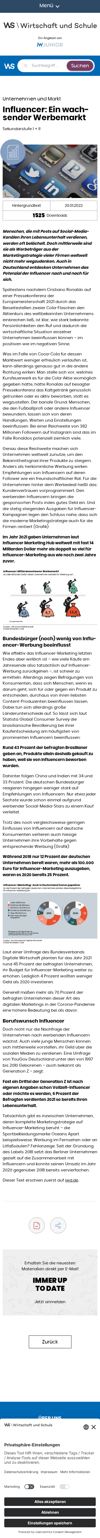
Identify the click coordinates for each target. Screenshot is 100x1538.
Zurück (50, 1341)
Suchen (80, 65)
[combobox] (49, 65)
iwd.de (71, 1180)
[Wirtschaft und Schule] (50, 24)
